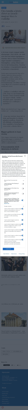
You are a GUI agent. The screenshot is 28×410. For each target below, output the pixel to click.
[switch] (23, 184)
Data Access (14, 253)
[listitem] (14, 181)
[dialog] (14, 205)
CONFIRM (8, 248)
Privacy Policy (22, 253)
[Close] (25, 156)
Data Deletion (6, 253)
